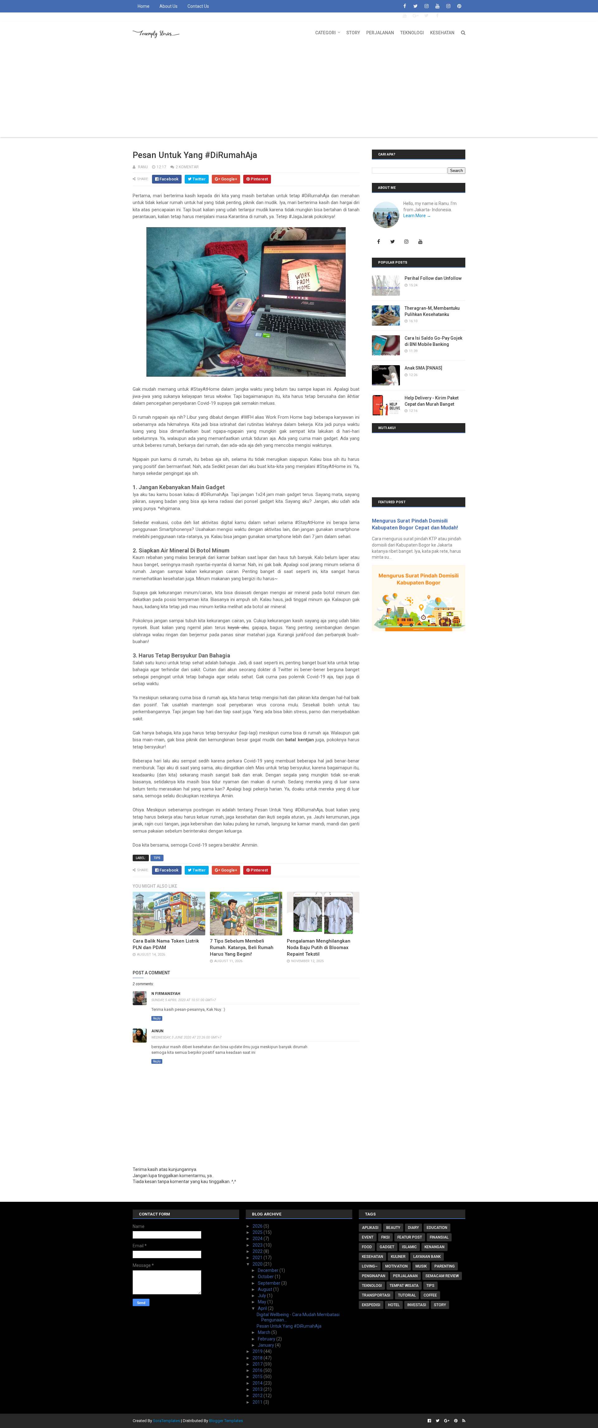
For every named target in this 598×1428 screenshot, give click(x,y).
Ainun (157, 1031)
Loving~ (369, 1266)
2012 (258, 1395)
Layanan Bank (427, 1256)
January (266, 1345)
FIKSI (385, 1237)
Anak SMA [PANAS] (423, 367)
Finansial (439, 1237)
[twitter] (415, 6)
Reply (157, 1018)
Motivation (396, 1266)
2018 (258, 1357)
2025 (258, 1232)
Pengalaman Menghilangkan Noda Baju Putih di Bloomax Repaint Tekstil (318, 947)
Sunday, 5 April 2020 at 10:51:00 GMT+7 (183, 1000)
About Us (168, 6)
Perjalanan (380, 32)
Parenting (444, 1266)
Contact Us (198, 6)
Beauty (393, 1227)
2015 (258, 1376)
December (268, 1270)
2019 (258, 1351)
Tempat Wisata (404, 1285)
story (440, 1305)
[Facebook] (378, 242)
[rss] (463, 1421)
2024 (258, 1238)
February (267, 1338)
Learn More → (417, 215)
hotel (394, 1305)
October (266, 1276)
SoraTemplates (166, 1420)
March (264, 1332)
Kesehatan (442, 32)
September (269, 1283)
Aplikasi (370, 1227)
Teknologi (412, 32)
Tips (157, 858)
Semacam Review (442, 1276)
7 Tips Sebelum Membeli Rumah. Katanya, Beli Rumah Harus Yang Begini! (241, 947)
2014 (258, 1383)
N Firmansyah (165, 993)
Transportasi (376, 1295)
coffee (430, 1295)
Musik (421, 1266)
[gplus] (415, 15)
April (263, 1308)
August (265, 1289)
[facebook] (404, 6)
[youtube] (437, 6)
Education (437, 1227)
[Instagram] (406, 242)
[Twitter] (392, 242)
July (262, 1295)
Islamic (409, 1247)
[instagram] (426, 6)
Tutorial (407, 1295)
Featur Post (409, 1237)
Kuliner (398, 1256)
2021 (258, 1257)
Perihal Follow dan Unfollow (433, 278)
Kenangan (434, 1247)
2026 (258, 1226)
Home (144, 6)
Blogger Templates (226, 1420)
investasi (416, 1305)
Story (353, 32)
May (262, 1301)
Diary (413, 1227)
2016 (258, 1370)
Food (367, 1247)
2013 (258, 1389)
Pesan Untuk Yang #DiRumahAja (289, 1326)
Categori (325, 32)
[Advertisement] (299, 90)
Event (367, 1237)
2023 (258, 1245)
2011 (258, 1402)
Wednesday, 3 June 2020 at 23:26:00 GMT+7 (186, 1037)
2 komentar (187, 167)
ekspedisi (371, 1305)
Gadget (387, 1247)
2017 (258, 1364)
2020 (258, 1264)
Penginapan (373, 1276)
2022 (258, 1251)
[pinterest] (459, 6)
